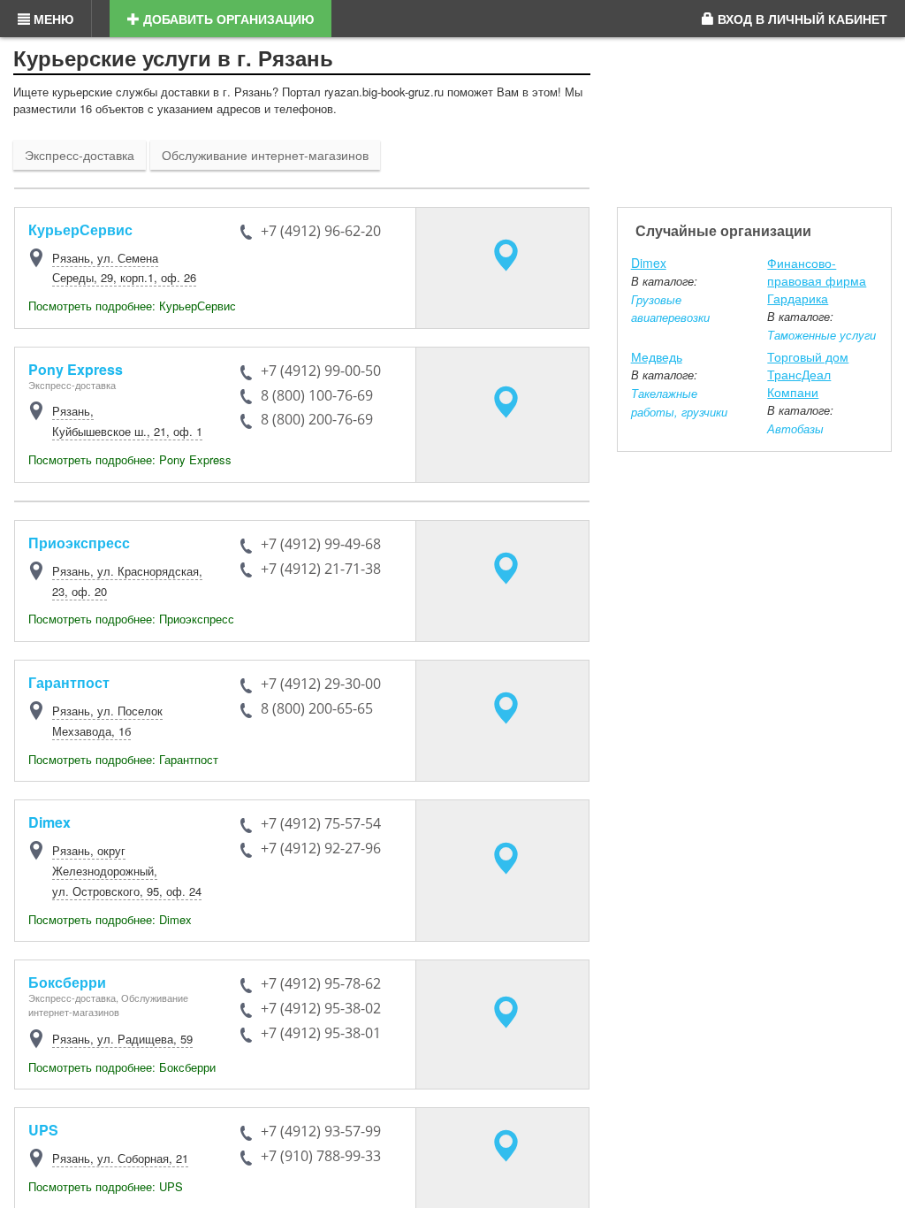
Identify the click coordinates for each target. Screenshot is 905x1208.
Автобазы (795, 428)
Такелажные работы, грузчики (679, 402)
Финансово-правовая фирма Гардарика (816, 280)
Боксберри (67, 982)
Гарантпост (69, 682)
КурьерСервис (80, 229)
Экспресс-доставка (79, 155)
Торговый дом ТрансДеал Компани (807, 374)
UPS (43, 1130)
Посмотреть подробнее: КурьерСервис (132, 305)
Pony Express (75, 369)
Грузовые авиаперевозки (670, 308)
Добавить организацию (227, 18)
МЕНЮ (51, 18)
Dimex (49, 822)
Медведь (656, 356)
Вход (800, 18)
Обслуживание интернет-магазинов (265, 155)
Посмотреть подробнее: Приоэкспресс (131, 618)
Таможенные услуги (821, 334)
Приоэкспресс (79, 542)
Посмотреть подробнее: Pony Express (130, 459)
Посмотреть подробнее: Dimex (110, 919)
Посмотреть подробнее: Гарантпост (123, 759)
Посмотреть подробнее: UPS (105, 1186)
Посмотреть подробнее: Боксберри (122, 1067)
